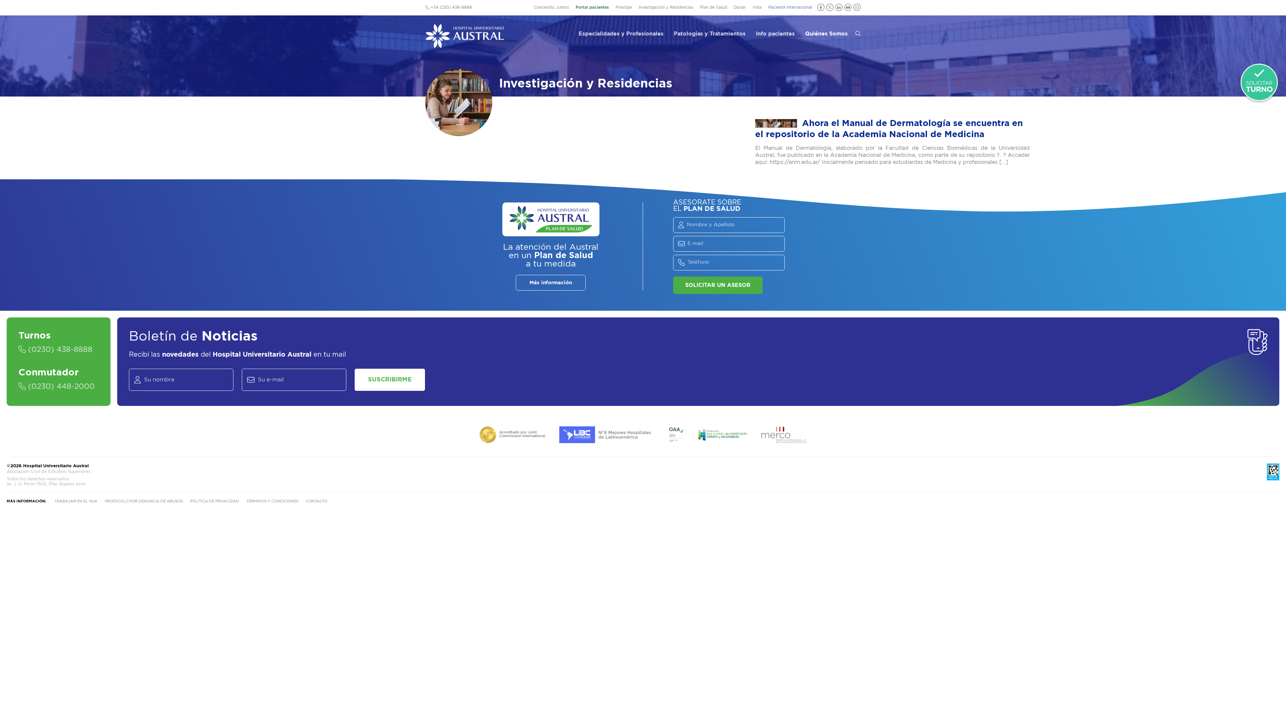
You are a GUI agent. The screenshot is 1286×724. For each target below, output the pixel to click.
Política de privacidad (214, 501)
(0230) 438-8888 (59, 349)
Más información (550, 282)
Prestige (624, 7)
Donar (740, 7)
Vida (757, 7)
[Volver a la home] (464, 45)
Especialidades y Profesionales (621, 34)
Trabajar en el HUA (76, 501)
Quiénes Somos (826, 34)
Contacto (316, 501)
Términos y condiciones (272, 501)
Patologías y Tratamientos (709, 34)
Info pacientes (775, 34)
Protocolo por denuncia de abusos (144, 501)
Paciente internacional (790, 7)
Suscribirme (390, 380)
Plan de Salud (713, 7)
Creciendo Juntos (551, 7)
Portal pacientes (592, 7)
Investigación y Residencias (666, 7)
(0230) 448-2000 (60, 386)
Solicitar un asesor (718, 285)
